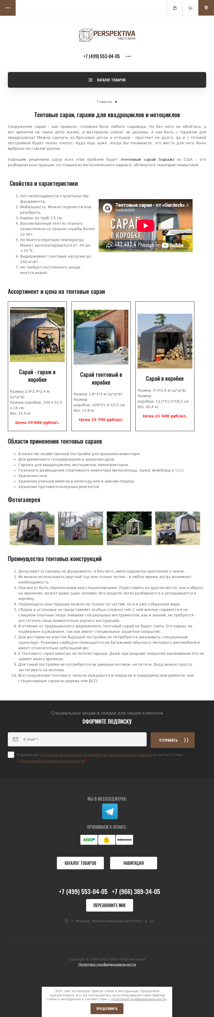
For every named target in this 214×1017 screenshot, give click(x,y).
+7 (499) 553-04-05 (101, 56)
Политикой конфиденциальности (52, 761)
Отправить (168, 740)
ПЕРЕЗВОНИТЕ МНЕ (109, 905)
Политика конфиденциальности (107, 964)
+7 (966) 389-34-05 (136, 891)
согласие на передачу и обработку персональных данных (96, 755)
